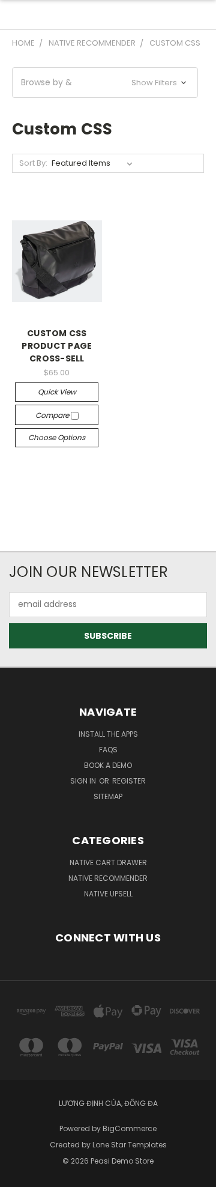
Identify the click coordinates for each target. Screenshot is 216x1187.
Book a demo (108, 765)
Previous (18, 1175)
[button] (105, 82)
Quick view (57, 392)
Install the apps (108, 734)
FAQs (108, 750)
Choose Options (56, 437)
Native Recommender (108, 878)
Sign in (84, 781)
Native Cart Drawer (108, 862)
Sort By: (33, 163)
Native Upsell (108, 894)
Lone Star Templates (129, 1145)
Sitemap (108, 796)
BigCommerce (130, 1128)
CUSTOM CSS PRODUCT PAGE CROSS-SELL (57, 345)
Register (129, 781)
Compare (53, 415)
